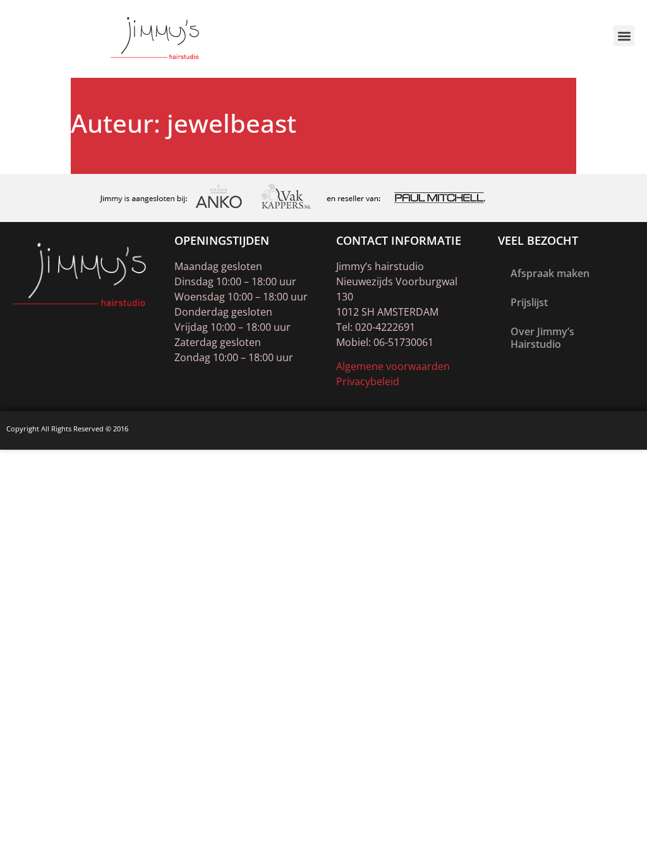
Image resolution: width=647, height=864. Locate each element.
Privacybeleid (367, 381)
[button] (624, 35)
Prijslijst (529, 302)
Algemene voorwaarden (393, 366)
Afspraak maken (550, 273)
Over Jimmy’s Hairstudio (542, 337)
